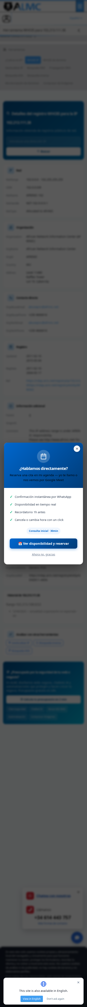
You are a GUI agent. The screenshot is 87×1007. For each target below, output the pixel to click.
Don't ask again (55, 999)
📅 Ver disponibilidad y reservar (43, 543)
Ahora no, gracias (43, 554)
